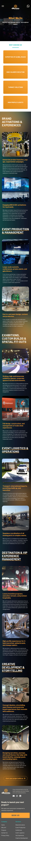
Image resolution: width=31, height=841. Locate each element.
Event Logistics (20, 833)
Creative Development (22, 838)
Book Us (15, 815)
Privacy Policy (5, 835)
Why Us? (3, 827)
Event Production (20, 827)
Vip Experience (20, 835)
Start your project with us (14, 778)
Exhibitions (19, 830)
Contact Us (4, 833)
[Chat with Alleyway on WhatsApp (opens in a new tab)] (28, 6)
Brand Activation (20, 825)
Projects (3, 830)
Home (3, 825)
